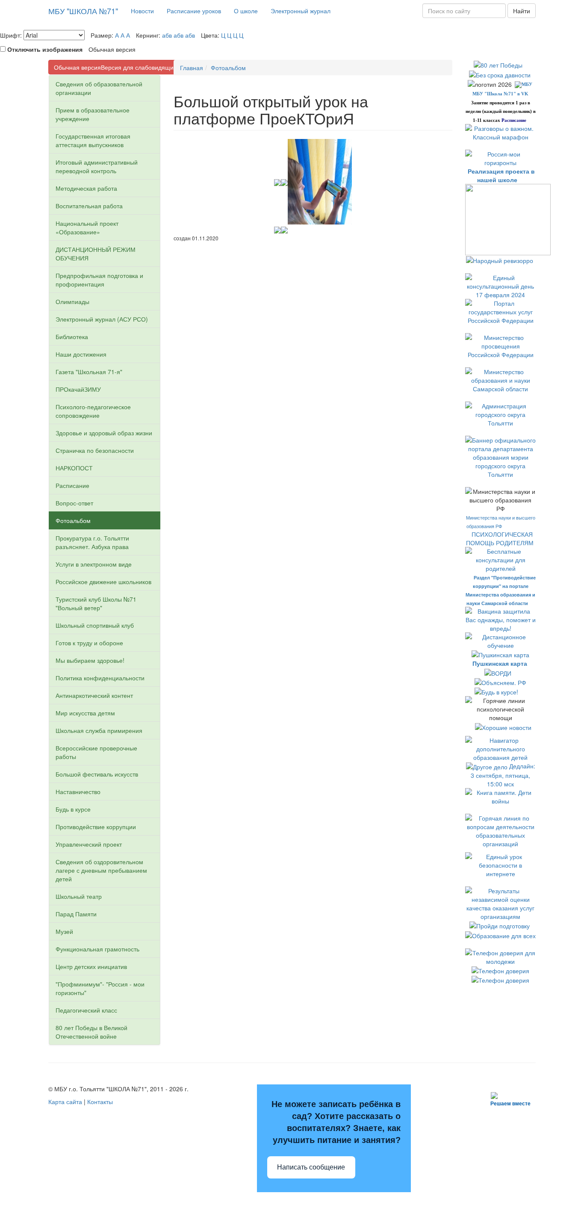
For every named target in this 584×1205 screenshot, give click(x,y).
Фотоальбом (73, 520)
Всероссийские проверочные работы (96, 752)
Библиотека (72, 336)
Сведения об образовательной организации (99, 88)
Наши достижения (81, 354)
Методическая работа (86, 188)
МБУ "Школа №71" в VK (500, 93)
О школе (246, 10)
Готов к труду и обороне (89, 642)
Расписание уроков (194, 10)
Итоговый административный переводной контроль (97, 166)
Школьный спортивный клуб (95, 625)
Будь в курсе (73, 809)
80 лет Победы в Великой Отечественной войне (91, 1031)
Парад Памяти (76, 914)
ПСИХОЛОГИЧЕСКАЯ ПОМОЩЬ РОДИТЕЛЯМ (500, 538)
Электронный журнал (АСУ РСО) (102, 319)
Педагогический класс (86, 1010)
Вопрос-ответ (74, 503)
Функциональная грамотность (97, 949)
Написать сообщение (311, 1167)
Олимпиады (72, 301)
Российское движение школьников (103, 581)
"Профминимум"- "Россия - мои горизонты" (100, 988)
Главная (191, 67)
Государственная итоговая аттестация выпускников (93, 140)
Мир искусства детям (85, 713)
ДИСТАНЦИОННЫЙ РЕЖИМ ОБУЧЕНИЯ (96, 253)
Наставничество (78, 791)
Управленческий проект (89, 844)
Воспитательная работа (89, 205)
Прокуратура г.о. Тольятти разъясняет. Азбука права (92, 542)
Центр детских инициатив (91, 966)
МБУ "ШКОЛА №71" (83, 10)
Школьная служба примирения (99, 730)
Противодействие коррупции (96, 826)
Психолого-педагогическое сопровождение (93, 410)
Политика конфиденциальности (100, 677)
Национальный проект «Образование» (87, 227)
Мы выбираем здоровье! (90, 660)
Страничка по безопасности (95, 450)
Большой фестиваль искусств (97, 774)
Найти (521, 10)
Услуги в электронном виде (94, 564)
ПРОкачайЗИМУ (78, 389)
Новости (142, 10)
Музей (64, 931)
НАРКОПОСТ (74, 468)
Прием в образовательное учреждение (93, 114)
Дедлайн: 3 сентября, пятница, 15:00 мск (503, 775)
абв (167, 35)
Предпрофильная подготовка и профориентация (99, 279)
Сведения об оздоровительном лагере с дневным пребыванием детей (101, 870)
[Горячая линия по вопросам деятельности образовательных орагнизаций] (500, 830)
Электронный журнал (300, 10)
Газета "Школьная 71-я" (89, 371)
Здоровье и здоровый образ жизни (104, 432)
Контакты (100, 1101)
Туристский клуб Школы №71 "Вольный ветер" (96, 603)
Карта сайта (65, 1101)
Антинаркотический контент (94, 695)
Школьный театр (79, 896)
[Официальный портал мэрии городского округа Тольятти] (500, 413)
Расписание (72, 485)
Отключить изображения (45, 49)
